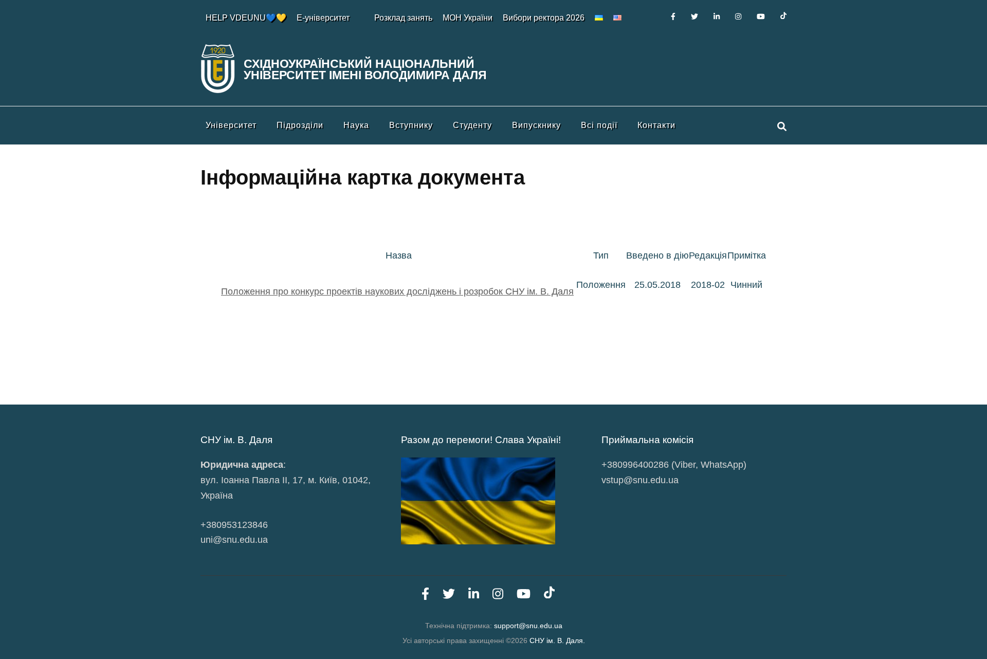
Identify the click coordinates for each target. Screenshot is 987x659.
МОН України (467, 17)
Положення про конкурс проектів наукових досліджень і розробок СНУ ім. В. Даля (397, 291)
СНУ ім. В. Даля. (557, 640)
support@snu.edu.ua (528, 625)
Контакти (656, 125)
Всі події (599, 125)
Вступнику (411, 125)
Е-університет (323, 17)
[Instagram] (738, 16)
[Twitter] (694, 16)
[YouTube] (761, 16)
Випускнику (536, 125)
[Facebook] (673, 16)
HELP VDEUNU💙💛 (246, 17)
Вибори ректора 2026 (543, 17)
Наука (356, 125)
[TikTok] (783, 16)
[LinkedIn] (717, 16)
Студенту (472, 125)
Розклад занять (403, 17)
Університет (231, 125)
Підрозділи (300, 125)
